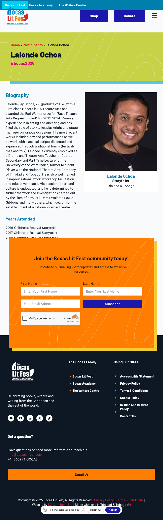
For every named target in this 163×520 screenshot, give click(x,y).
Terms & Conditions (134, 390)
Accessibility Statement (137, 376)
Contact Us (128, 416)
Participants (33, 45)
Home (15, 45)
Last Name (91, 284)
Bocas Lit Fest (83, 376)
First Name (29, 284)
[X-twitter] (39, 418)
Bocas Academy (84, 383)
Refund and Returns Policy (134, 407)
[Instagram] (30, 418)
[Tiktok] (49, 418)
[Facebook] (20, 418)
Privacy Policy (130, 383)
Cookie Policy (129, 398)
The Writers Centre (86, 390)
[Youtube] (11, 418)
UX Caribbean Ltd (60, 505)
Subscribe (112, 304)
